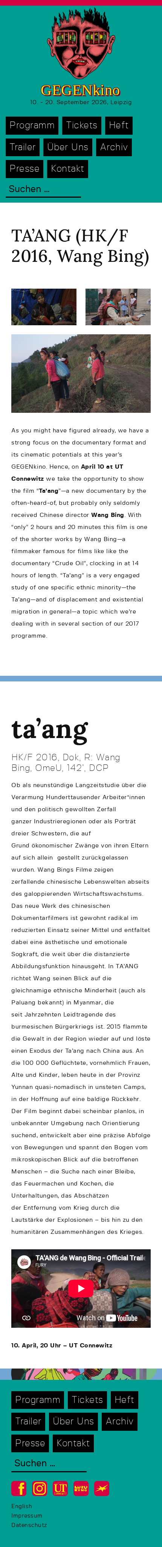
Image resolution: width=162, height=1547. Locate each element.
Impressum (27, 1516)
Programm (32, 125)
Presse (24, 169)
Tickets (82, 125)
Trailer (22, 147)
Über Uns (68, 147)
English (21, 1506)
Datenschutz (29, 1525)
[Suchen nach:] (43, 190)
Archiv (114, 147)
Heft (119, 125)
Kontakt (67, 169)
